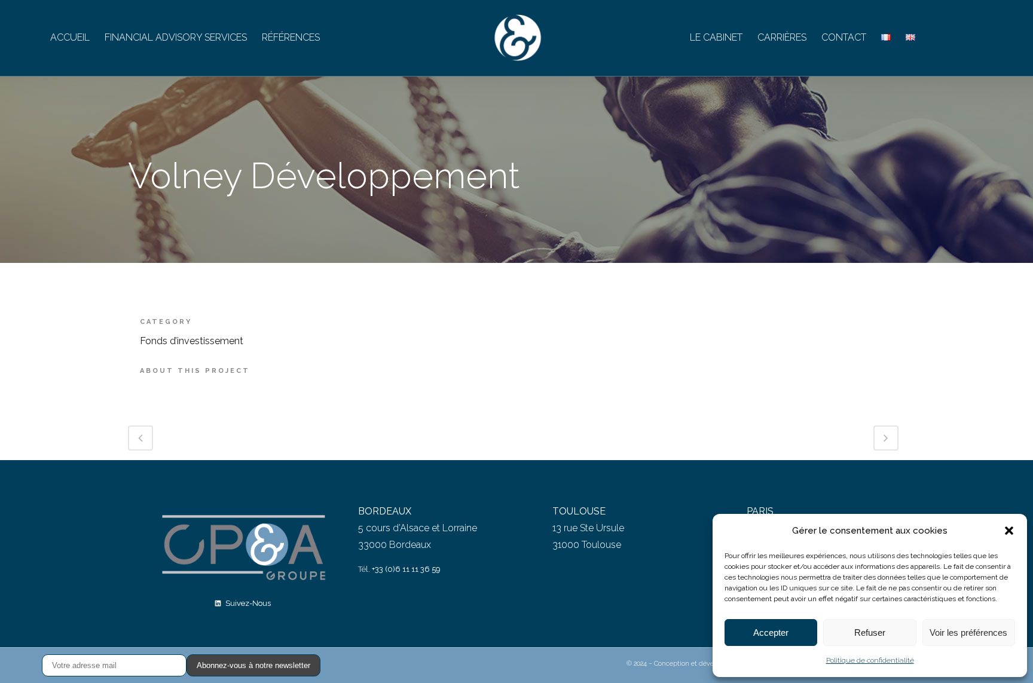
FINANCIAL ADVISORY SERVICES (176, 37)
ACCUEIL (70, 37)
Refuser (869, 632)
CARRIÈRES (781, 37)
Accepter (770, 632)
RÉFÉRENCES (291, 37)
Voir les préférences (968, 632)
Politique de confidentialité (870, 660)
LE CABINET (716, 37)
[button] (1009, 531)
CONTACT (843, 37)
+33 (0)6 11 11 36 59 (406, 569)
